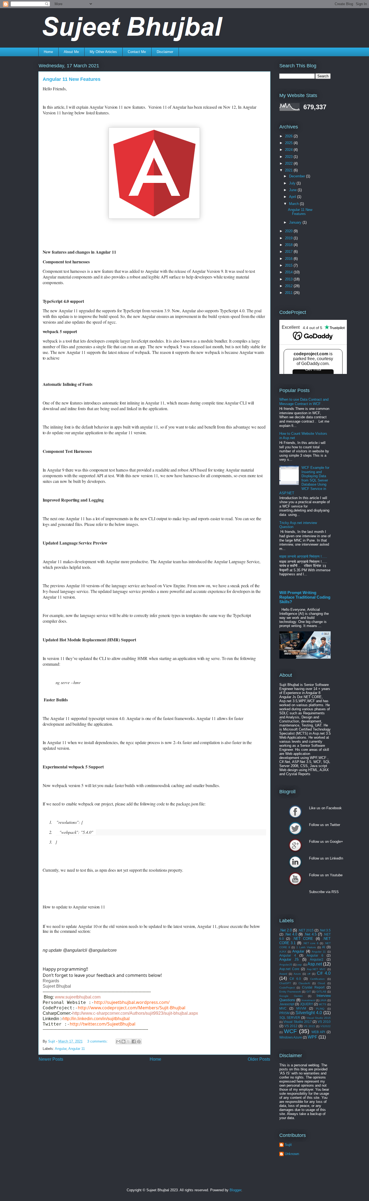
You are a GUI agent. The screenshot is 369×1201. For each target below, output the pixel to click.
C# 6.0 (295, 978)
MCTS (322, 1004)
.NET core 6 (310, 943)
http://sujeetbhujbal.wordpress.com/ (132, 1002)
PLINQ (320, 1008)
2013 (289, 279)
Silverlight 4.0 (309, 1012)
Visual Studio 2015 (318, 1017)
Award (283, 973)
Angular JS (289, 959)
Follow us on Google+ (295, 845)
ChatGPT (285, 983)
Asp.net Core (289, 969)
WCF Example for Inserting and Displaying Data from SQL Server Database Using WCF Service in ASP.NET (304, 480)
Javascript (286, 1004)
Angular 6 (315, 955)
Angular (60, 1049)
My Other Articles (103, 52)
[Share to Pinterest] (139, 1041)
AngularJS (285, 964)
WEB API (318, 1032)
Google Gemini (291, 995)
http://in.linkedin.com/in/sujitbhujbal (96, 1018)
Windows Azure (290, 1037)
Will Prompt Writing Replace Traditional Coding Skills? (304, 597)
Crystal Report (313, 987)
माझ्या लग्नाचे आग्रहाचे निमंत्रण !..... (303, 557)
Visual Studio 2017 (297, 1021)
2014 (289, 272)
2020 (289, 231)
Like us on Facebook (295, 811)
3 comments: (98, 1041)
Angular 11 (76, 1049)
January (296, 222)
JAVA (323, 1000)
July (293, 183)
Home (48, 52)
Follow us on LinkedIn (295, 861)
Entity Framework (290, 991)
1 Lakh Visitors (306, 947)
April (293, 197)
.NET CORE (303, 939)
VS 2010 (324, 1021)
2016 (289, 259)
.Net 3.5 (325, 930)
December (297, 176)
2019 (289, 238)
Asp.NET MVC (316, 969)
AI (323, 947)
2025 (289, 143)
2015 (289, 265)
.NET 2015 (306, 930)
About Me (71, 52)
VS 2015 (309, 1026)
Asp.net (314, 964)
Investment (308, 1000)
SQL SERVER (289, 1017)
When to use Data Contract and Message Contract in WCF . (303, 401)
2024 (289, 150)
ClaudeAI (304, 983)
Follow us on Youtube (295, 878)
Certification (317, 978)
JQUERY (306, 1004)
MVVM (301, 1008)
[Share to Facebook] (133, 1041)
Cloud (321, 983)
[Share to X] (128, 1041)
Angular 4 (287, 955)
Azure (297, 973)
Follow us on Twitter (295, 828)
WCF (290, 1031)
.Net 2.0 (285, 930)
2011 (289, 293)
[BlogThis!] (123, 1041)
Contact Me (137, 52)
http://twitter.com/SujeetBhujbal (102, 1024)
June (293, 190)
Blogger (235, 1190)
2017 (289, 252)
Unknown (292, 1154)
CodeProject (287, 987)
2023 (289, 157)
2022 (289, 163)
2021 (289, 170)
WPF (312, 1037)
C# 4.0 (323, 973)
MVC (283, 1008)
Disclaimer (165, 52)
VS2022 (325, 1026)
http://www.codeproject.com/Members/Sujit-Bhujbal (131, 1008)
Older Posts (259, 1059)
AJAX (282, 951)
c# (308, 973)
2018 (289, 245)
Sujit (288, 1145)
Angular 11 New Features (71, 79)
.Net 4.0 (290, 934)
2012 (289, 286)
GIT (308, 991)
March (294, 204)
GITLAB (321, 991)
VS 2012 (290, 1026)
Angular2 (316, 959)
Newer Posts (51, 1059)
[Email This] (118, 1041)
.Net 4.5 (310, 934)
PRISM (284, 1013)
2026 (289, 136)
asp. (300, 964)
